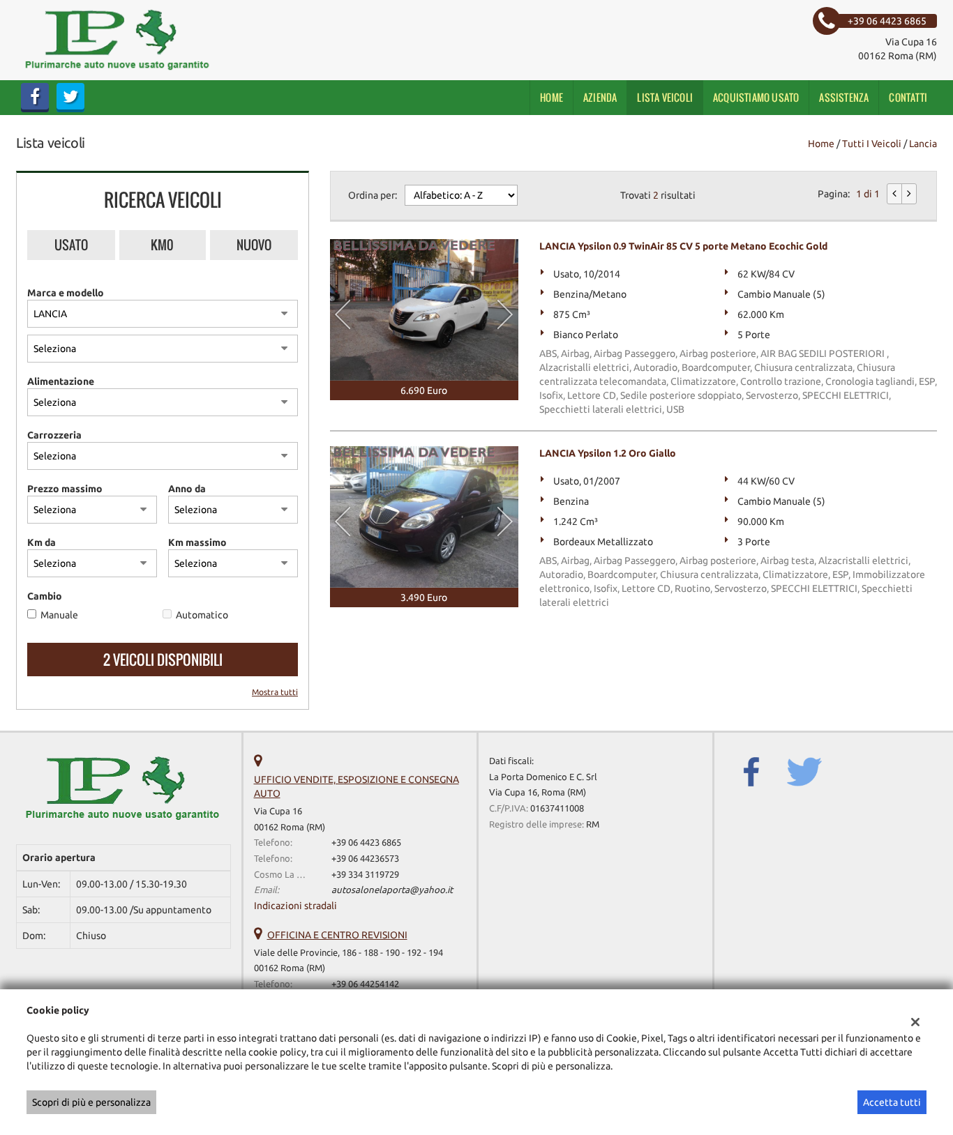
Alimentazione (60, 381)
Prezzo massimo (65, 488)
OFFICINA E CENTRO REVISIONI (337, 934)
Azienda (600, 97)
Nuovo (254, 245)
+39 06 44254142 (365, 984)
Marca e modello (65, 292)
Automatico (202, 614)
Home (551, 97)
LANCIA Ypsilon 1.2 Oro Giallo (607, 453)
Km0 (162, 245)
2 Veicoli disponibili (163, 659)
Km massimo (197, 542)
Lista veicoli (665, 97)
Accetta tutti (892, 1102)
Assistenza (844, 97)
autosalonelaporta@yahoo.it (392, 890)
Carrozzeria (54, 435)
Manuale (59, 614)
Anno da (187, 488)
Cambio (44, 596)
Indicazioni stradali (295, 905)
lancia (923, 143)
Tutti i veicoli (871, 143)
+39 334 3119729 (365, 874)
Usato (71, 245)
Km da (41, 542)
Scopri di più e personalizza (91, 1102)
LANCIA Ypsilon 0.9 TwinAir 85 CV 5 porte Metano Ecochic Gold (683, 246)
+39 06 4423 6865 (366, 842)
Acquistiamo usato (756, 97)
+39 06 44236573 (365, 858)
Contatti (908, 97)
